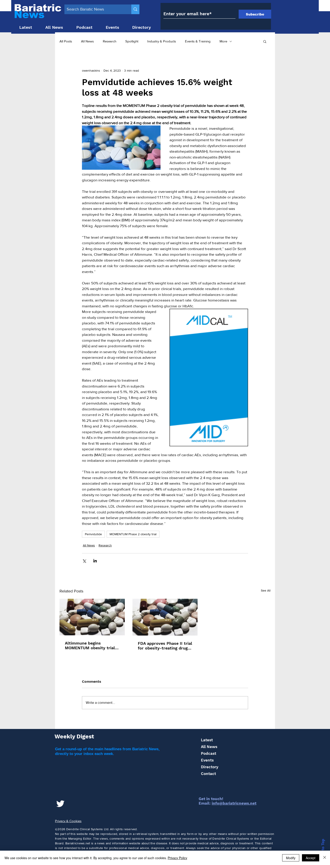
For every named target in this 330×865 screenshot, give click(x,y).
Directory (209, 767)
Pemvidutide (93, 534)
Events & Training (198, 41)
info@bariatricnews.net (234, 803)
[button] (265, 41)
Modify (290, 858)
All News (87, 41)
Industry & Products (161, 41)
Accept (310, 858)
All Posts (65, 41)
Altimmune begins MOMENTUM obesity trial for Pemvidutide (90, 645)
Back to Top (323, 850)
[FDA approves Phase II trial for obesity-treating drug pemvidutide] (165, 617)
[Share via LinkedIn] (95, 561)
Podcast (208, 753)
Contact (208, 773)
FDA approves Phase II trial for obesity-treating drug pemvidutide (165, 645)
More (223, 41)
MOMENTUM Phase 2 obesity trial (133, 534)
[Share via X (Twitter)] (84, 561)
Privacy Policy (177, 858)
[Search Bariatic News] (135, 9)
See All (266, 590)
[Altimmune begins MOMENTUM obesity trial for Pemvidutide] (92, 617)
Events (207, 760)
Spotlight (131, 41)
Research (109, 41)
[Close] (324, 857)
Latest (207, 740)
